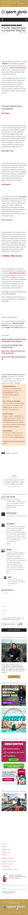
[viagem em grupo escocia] (13, 705)
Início (2, 23)
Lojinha (8, 3)
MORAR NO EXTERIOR (7, 858)
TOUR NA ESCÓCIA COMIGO (7, 1)
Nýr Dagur (5, 113)
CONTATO (4, 855)
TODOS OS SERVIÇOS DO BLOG (9, 869)
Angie (14, 475)
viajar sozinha (14, 453)
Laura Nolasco (10, 523)
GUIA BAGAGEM (5, 866)
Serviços (3, 3)
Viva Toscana (6, 220)
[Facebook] (9, 487)
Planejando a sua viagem (10, 23)
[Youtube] (20, 912)
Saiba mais (14, 676)
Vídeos (2, 5)
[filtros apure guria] (13, 732)
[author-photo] (14, 473)
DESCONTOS (16, 1)
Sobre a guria (20, 3)
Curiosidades (19, 25)
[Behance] (8, 912)
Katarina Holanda (11, 513)
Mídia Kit (8, 5)
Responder (8, 509)
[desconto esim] (13, 784)
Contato (13, 3)
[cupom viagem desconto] (13, 761)
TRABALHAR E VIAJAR (7, 864)
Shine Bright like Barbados (17, 273)
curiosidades (8, 453)
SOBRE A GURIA (5, 852)
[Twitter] (18, 487)
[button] (2, 20)
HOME (3, 844)
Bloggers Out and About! (12, 327)
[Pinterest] (15, 487)
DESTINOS (4, 846)
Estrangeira (6, 184)
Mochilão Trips (7, 151)
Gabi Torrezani (10, 496)
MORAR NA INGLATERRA (8, 861)
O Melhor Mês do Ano (11, 255)
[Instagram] (12, 487)
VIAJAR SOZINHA (6, 849)
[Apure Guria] (14, 12)
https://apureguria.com (14, 477)
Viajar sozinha (20, 23)
